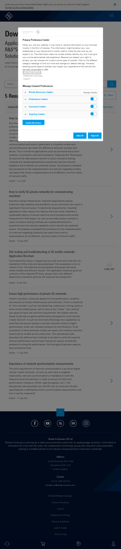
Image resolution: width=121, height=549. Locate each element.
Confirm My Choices (33, 123)
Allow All (79, 135)
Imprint (26, 79)
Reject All (94, 135)
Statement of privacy (32, 75)
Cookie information (32, 72)
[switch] (93, 99)
